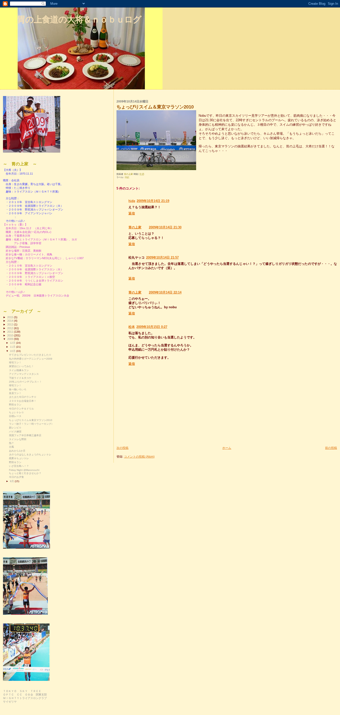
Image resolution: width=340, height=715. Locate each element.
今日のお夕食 (16, 477)
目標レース (15, 416)
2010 (10, 335)
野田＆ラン (15, 404)
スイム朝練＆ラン (19, 370)
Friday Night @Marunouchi (24, 470)
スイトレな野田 (17, 439)
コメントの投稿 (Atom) (139, 456)
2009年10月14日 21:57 (162, 257)
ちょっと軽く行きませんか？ (25, 473)
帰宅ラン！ (15, 362)
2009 (10, 338)
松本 (131, 327)
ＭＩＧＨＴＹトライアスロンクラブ (25, 698)
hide (131, 201)
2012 (10, 328)
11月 (13, 346)
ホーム (226, 447)
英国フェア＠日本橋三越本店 (25, 435)
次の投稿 (122, 447)
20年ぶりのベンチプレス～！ (25, 381)
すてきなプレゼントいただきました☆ (30, 354)
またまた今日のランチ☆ (22, 397)
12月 (13, 342)
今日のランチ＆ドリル (21, 408)
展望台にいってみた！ (21, 366)
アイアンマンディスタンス (24, 374)
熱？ (11, 443)
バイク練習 (15, 431)
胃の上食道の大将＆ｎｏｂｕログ (79, 19)
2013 (10, 324)
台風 (11, 446)
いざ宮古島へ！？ (19, 466)
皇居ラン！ (15, 393)
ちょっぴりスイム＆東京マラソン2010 (30, 420)
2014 (10, 320)
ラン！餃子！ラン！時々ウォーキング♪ (31, 423)
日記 (127, 177)
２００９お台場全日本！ (22, 401)
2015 (10, 317)
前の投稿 (331, 447)
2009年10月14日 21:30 (165, 227)
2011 (10, 331)
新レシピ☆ (15, 427)
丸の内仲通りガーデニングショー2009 (30, 358)
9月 (12, 481)
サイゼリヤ (10, 701)
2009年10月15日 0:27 (151, 327)
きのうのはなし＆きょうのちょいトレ (30, 454)
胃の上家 (134, 227)
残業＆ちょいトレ (19, 458)
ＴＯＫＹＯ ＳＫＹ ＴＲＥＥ (22, 691)
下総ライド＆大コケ (20, 378)
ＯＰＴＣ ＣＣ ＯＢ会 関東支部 (25, 694)
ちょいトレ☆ (16, 412)
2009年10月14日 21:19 (153, 201)
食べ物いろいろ (17, 389)
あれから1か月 (17, 450)
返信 (131, 213)
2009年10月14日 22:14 (165, 292)
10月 (13, 351)
